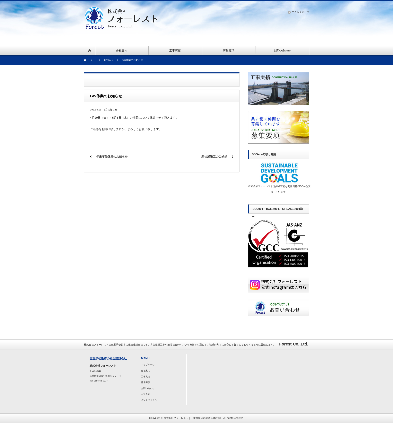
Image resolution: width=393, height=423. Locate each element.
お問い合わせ (148, 388)
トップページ (148, 364)
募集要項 (145, 382)
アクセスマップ (300, 12)
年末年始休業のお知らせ (112, 156)
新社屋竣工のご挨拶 (214, 156)
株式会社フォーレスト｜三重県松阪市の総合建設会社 (193, 418)
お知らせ (112, 109)
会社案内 (145, 370)
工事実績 (145, 376)
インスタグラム (149, 400)
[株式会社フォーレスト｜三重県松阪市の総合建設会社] (121, 9)
